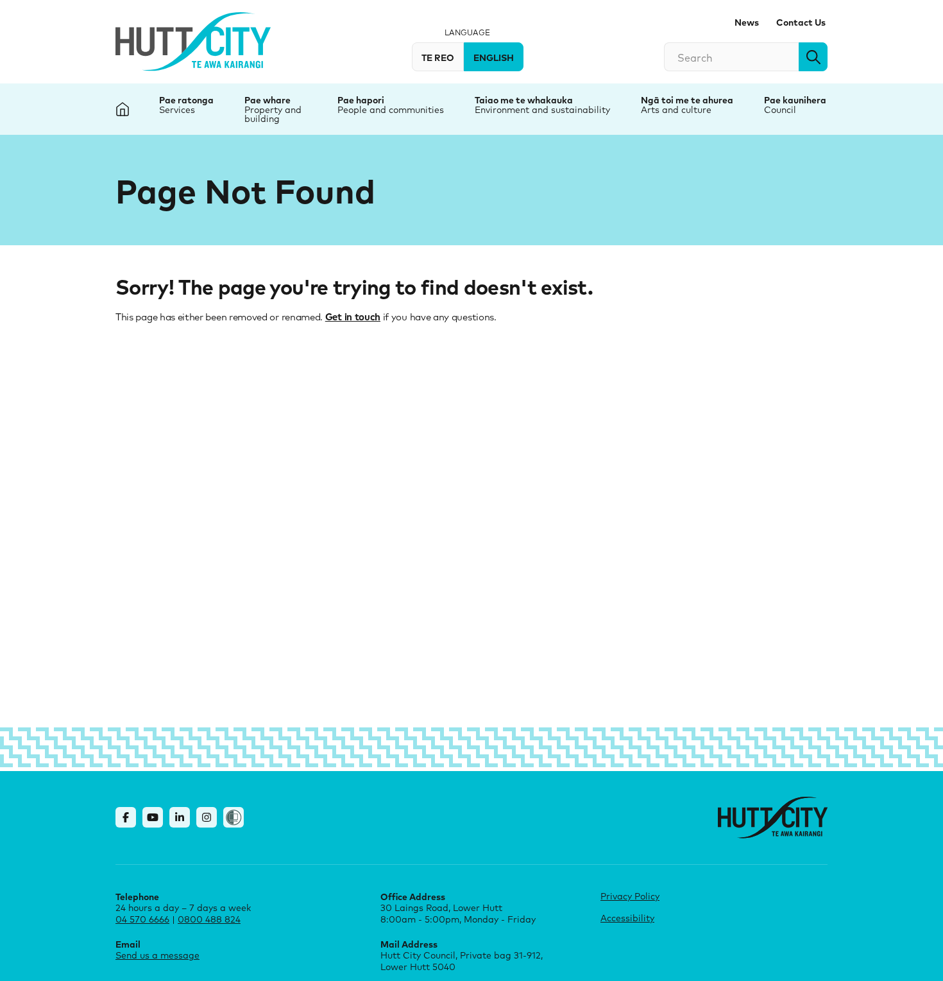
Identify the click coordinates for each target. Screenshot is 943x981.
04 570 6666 (142, 919)
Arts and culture (676, 109)
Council (780, 109)
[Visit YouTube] (152, 817)
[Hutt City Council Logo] (193, 41)
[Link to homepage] (773, 817)
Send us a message (157, 955)
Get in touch (352, 316)
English (493, 57)
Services (177, 109)
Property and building (273, 114)
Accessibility (627, 918)
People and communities (390, 109)
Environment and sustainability (542, 109)
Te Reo (437, 57)
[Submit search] (813, 56)
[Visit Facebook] (125, 817)
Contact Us (801, 22)
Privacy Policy (629, 896)
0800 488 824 (209, 919)
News (747, 22)
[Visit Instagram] (206, 817)
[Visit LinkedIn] (179, 817)
